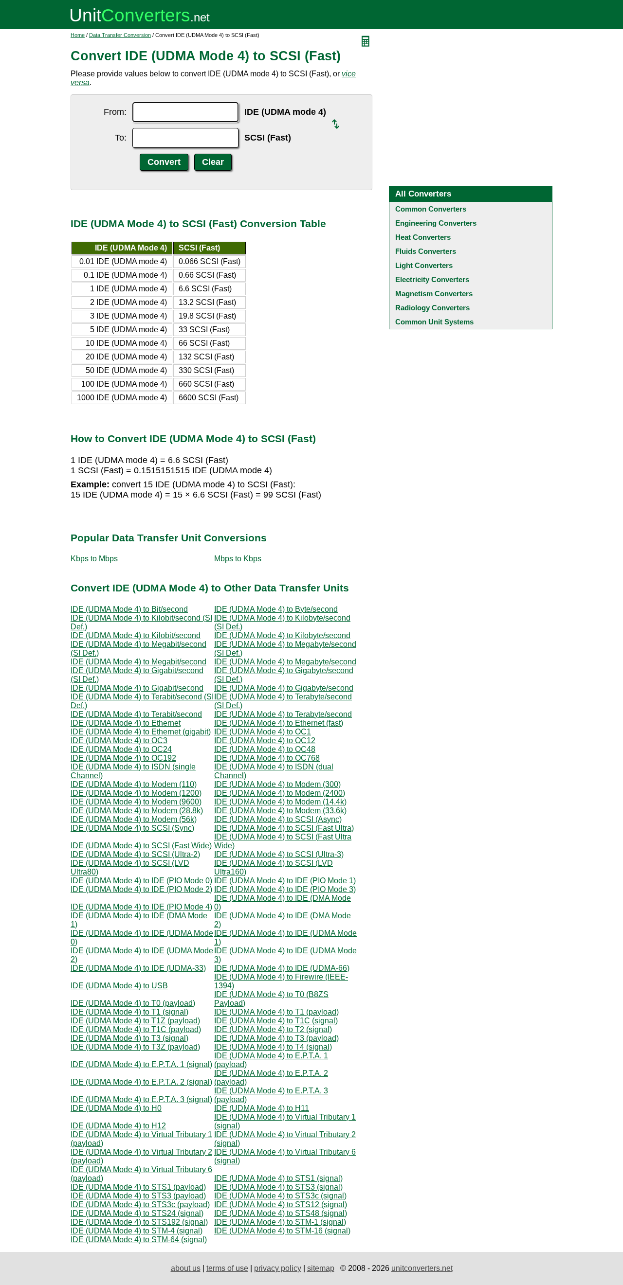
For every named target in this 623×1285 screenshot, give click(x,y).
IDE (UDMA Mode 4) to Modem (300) (277, 784)
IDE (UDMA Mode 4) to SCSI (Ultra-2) (135, 854)
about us (186, 1268)
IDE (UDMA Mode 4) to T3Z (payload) (135, 1047)
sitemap (320, 1268)
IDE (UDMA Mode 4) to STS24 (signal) (137, 1213)
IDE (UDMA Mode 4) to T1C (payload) (136, 1029)
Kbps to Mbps (94, 558)
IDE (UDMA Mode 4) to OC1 (262, 732)
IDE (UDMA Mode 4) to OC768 (267, 758)
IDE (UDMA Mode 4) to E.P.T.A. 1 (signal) (141, 1064)
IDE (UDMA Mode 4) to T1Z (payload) (135, 1021)
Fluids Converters (425, 251)
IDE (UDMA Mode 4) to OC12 (264, 740)
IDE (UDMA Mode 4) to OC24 (121, 749)
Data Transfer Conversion (120, 35)
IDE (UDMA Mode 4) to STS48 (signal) (280, 1213)
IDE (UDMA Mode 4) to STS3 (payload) (138, 1196)
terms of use (227, 1268)
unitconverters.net (422, 1268)
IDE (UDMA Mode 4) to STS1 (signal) (278, 1178)
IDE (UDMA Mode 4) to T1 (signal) (129, 1012)
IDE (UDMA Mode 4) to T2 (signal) (273, 1029)
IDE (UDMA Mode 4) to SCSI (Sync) (132, 828)
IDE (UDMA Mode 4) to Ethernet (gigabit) (141, 732)
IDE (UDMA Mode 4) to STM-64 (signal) (139, 1239)
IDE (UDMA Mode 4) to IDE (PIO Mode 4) (141, 907)
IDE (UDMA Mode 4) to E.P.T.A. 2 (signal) (141, 1082)
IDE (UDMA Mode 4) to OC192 (123, 758)
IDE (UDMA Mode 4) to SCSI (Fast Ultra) (284, 828)
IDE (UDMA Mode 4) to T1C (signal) (276, 1021)
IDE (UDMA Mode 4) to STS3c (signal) (280, 1196)
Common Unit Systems (434, 322)
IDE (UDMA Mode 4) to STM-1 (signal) (280, 1222)
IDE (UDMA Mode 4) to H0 (116, 1108)
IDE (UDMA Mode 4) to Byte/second (276, 609)
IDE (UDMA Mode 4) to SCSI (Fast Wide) (141, 845)
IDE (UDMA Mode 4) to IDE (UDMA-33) (138, 968)
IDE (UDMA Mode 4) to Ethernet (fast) (278, 723)
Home (78, 35)
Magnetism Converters (434, 293)
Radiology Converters (432, 307)
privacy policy (277, 1268)
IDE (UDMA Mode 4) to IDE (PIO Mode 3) (285, 889)
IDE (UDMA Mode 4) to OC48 (264, 749)
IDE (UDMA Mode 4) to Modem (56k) (134, 819)
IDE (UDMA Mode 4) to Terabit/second (136, 714)
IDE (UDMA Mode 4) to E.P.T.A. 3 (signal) (141, 1099)
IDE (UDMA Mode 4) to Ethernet (126, 723)
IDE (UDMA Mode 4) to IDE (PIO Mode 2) (141, 889)
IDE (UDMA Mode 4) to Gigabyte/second (283, 688)
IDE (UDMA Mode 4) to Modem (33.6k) (280, 810)
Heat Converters (423, 237)
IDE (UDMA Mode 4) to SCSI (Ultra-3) (279, 854)
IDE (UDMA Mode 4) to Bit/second (129, 609)
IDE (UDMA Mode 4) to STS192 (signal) (139, 1222)
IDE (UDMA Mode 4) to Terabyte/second (283, 714)
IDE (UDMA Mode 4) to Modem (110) (134, 784)
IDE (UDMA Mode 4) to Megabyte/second (285, 662)
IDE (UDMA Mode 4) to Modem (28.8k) (137, 810)
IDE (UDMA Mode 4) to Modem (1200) (136, 793)
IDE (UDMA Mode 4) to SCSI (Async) (278, 819)
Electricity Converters (432, 279)
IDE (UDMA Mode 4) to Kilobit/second (136, 635)
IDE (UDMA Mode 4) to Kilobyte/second (282, 635)
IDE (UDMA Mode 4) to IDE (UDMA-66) (281, 968)
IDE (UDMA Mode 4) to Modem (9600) (136, 802)
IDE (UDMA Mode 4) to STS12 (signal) (280, 1204)
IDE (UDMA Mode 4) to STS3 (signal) (278, 1187)
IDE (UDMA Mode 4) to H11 (261, 1108)
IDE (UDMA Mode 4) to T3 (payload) (276, 1038)
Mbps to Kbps (237, 558)
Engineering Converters (435, 223)
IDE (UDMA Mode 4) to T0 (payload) (133, 1003)
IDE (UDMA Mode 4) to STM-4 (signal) (136, 1231)
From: (115, 112)
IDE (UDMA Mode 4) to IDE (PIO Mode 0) (141, 880)
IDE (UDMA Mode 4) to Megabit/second (138, 662)
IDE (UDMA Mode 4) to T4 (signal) (273, 1047)
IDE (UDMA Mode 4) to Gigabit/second (137, 688)
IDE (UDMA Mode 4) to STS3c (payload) (140, 1204)
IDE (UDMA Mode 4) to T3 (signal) (129, 1038)
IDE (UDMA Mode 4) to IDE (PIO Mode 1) (285, 880)
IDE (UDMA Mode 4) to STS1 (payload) (138, 1187)
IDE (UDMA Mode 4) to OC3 (119, 740)
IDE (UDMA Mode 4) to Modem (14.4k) (280, 802)
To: (121, 138)
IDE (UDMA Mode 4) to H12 (118, 1126)
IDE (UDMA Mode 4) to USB (119, 986)
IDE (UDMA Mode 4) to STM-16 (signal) (282, 1231)
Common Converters (430, 209)
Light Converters (424, 265)
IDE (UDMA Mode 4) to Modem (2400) (279, 793)
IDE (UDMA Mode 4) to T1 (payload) (276, 1012)
